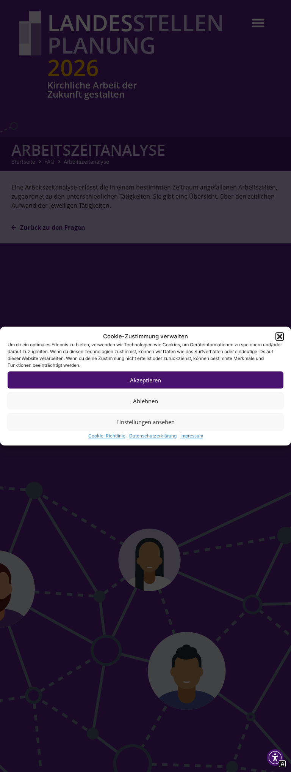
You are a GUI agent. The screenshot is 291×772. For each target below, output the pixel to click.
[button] (279, 336)
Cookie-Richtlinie (106, 436)
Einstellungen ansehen (145, 422)
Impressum (191, 436)
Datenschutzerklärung (153, 436)
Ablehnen (145, 401)
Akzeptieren (145, 380)
